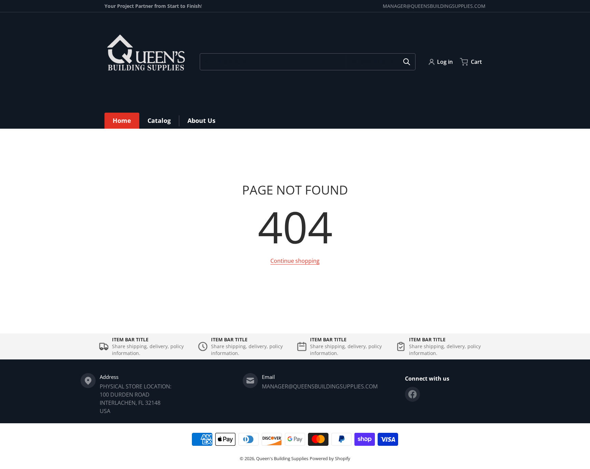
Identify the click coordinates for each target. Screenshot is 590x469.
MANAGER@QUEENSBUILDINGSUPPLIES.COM (434, 6)
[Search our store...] (406, 61)
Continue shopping (295, 261)
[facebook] (412, 394)
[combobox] (308, 61)
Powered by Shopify (330, 458)
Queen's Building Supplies (282, 458)
